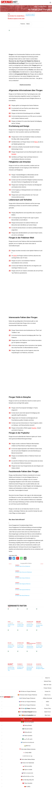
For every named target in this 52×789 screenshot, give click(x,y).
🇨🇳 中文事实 (27, 786)
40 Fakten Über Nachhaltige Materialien (30, 668)
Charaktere (42, 6)
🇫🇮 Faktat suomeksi (27, 735)
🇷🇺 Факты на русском (27, 773)
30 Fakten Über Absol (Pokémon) (22, 595)
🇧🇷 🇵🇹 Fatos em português (27, 722)
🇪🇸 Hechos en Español (27, 715)
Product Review (47, 688)
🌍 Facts (27, 708)
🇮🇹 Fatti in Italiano (27, 718)
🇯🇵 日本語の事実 (27, 752)
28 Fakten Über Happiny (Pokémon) (22, 583)
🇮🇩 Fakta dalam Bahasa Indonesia (27, 749)
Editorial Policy (47, 681)
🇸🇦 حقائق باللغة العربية (27, 739)
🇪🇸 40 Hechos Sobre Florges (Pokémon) (27, 694)
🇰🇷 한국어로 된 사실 (27, 756)
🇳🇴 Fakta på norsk (27, 732)
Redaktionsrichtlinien (30, 15)
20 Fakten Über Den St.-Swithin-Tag (11, 669)
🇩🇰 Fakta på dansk (27, 725)
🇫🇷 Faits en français (27, 711)
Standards (11, 538)
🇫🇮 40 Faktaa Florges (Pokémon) (27, 698)
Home (35, 6)
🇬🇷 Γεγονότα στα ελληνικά (27, 742)
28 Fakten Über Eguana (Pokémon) (22, 589)
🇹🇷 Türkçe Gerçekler (27, 783)
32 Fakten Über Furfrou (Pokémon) (22, 566)
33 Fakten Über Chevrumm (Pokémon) (23, 572)
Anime (15, 255)
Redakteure (37, 540)
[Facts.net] (9, 1)
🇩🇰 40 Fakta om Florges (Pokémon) (27, 691)
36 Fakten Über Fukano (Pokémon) (22, 578)
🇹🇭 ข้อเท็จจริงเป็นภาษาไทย (27, 776)
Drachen (34, 428)
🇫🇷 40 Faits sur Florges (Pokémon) (27, 701)
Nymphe (14, 154)
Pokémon (25, 23)
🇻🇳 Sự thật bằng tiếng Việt (27, 779)
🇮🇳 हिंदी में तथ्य (27, 745)
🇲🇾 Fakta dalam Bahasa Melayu (27, 759)
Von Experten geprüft (30, 14)
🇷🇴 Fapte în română (27, 769)
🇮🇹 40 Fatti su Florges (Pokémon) (27, 705)
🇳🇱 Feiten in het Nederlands (27, 762)
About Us (47, 677)
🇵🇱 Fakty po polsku (27, 766)
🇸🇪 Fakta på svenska (27, 728)
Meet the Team (47, 684)
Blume (36, 142)
